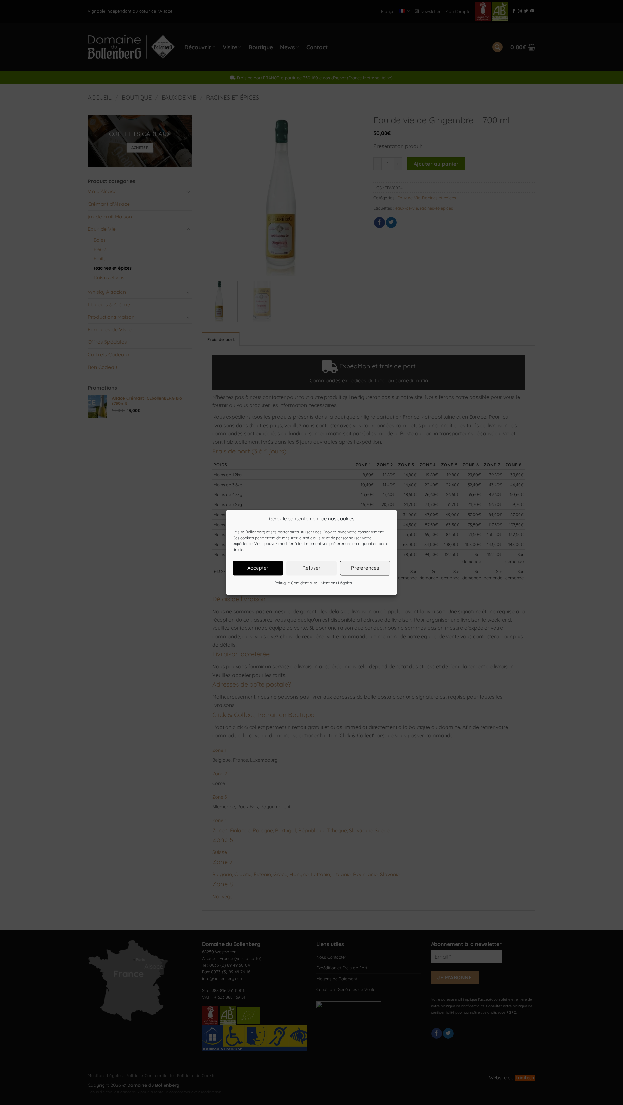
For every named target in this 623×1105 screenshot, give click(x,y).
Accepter (258, 568)
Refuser (311, 568)
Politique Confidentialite (296, 582)
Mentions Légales (336, 582)
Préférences (365, 568)
